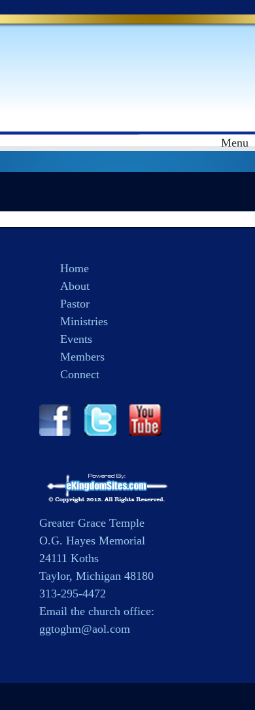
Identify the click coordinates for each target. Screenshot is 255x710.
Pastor (75, 303)
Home (74, 268)
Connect (79, 374)
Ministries (84, 321)
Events (76, 339)
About (75, 286)
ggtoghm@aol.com (84, 628)
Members (82, 356)
